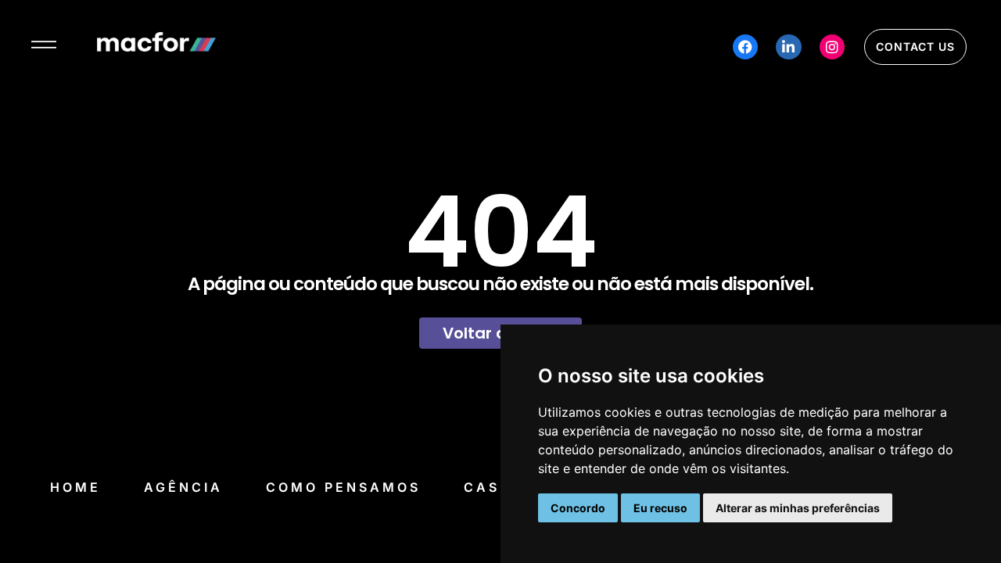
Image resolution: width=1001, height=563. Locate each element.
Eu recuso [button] (660, 508)
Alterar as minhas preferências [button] (798, 508)
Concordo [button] (578, 508)
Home (75, 487)
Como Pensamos (343, 487)
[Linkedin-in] (788, 46)
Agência (183, 487)
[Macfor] (156, 47)
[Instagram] (832, 46)
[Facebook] (745, 46)
